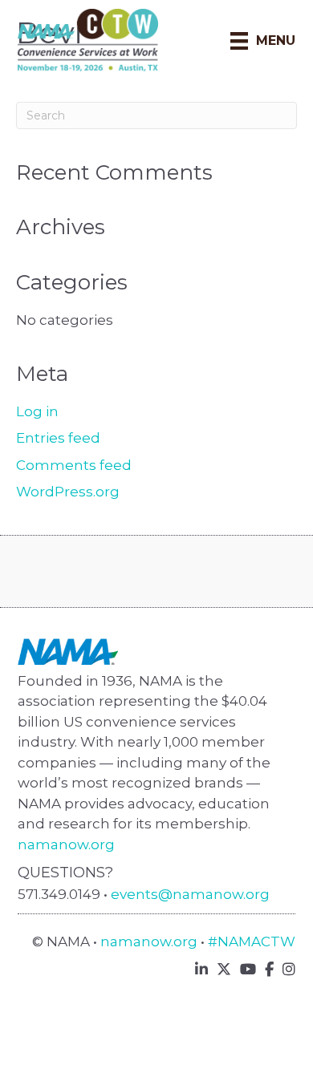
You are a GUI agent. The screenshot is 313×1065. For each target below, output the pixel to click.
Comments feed (74, 465)
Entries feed (58, 438)
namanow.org (66, 844)
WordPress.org (68, 492)
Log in (37, 411)
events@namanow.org (190, 894)
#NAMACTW (251, 941)
